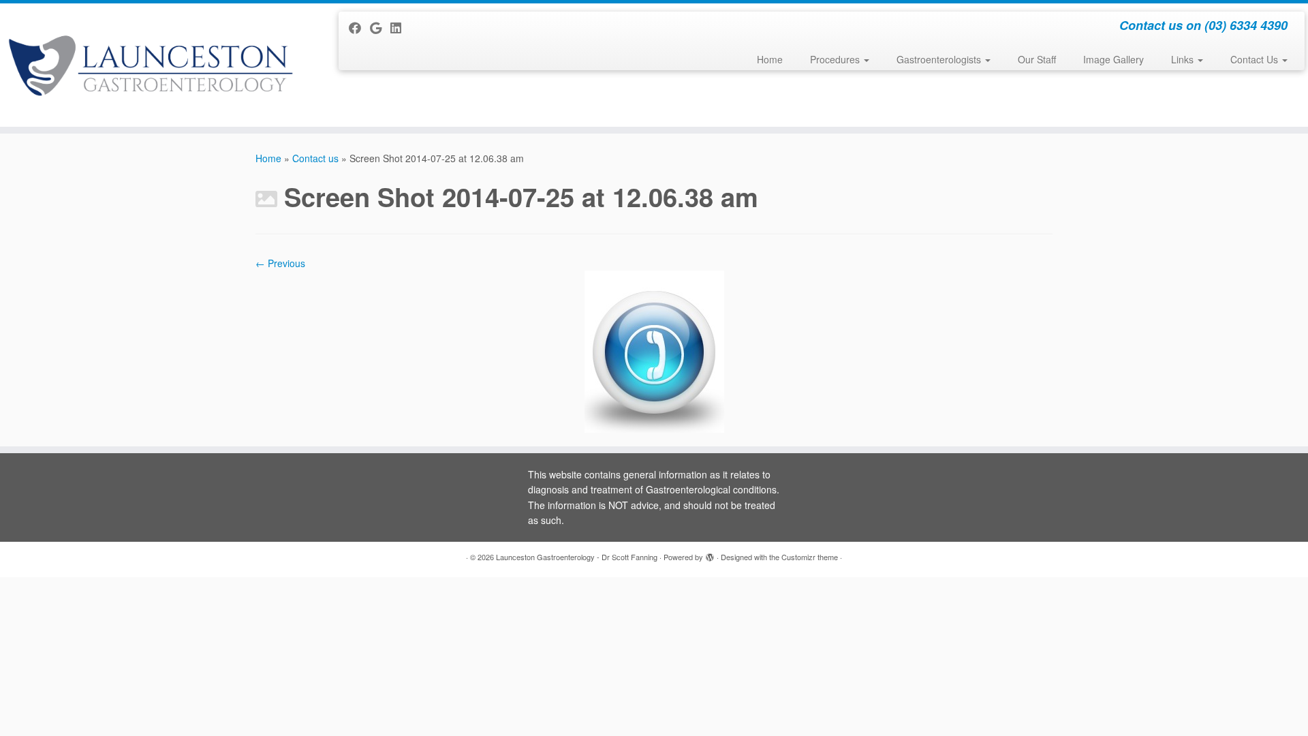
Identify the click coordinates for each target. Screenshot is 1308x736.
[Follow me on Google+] (380, 27)
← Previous (280, 263)
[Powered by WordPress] (710, 554)
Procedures (836, 59)
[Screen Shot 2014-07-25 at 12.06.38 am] (654, 350)
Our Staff (1037, 59)
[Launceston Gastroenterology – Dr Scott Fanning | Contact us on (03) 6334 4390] (151, 65)
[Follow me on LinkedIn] (400, 27)
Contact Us (1255, 59)
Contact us (315, 158)
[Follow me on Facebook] (359, 27)
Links (1183, 59)
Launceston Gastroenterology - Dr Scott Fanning (576, 556)
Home (770, 59)
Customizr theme (809, 556)
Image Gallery (1113, 59)
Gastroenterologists (940, 59)
